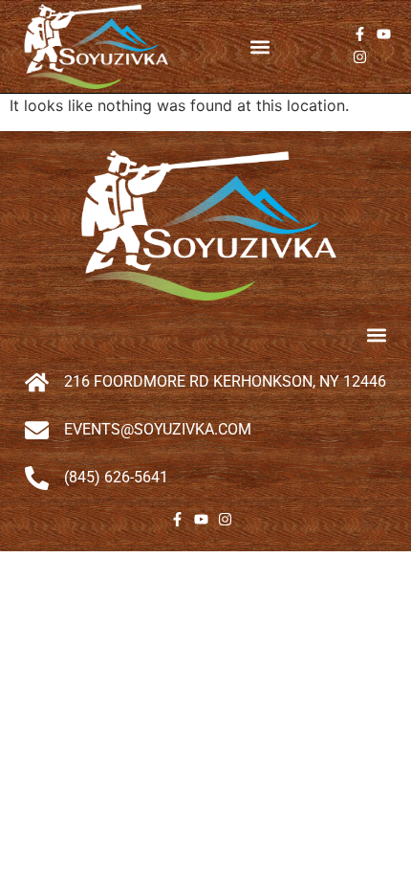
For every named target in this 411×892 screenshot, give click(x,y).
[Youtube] (384, 34)
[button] (260, 46)
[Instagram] (360, 57)
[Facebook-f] (360, 34)
